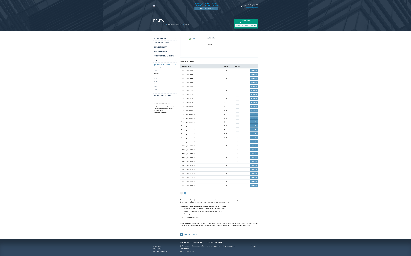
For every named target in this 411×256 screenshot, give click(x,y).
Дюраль (187, 24)
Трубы (156, 60)
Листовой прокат (160, 47)
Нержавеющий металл (162, 51)
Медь (155, 79)
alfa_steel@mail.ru (252, 7)
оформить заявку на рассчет (246, 26)
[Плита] (192, 39)
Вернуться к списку (190, 234)
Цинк (155, 89)
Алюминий (157, 68)
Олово (156, 81)
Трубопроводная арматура (164, 56)
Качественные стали (161, 43)
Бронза (156, 70)
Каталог (163, 24)
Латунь (156, 76)
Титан (155, 87)
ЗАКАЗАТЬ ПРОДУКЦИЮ (206, 8)
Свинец (156, 84)
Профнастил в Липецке (162, 96)
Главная (155, 24)
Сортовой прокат (160, 38)
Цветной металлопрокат (175, 24)
